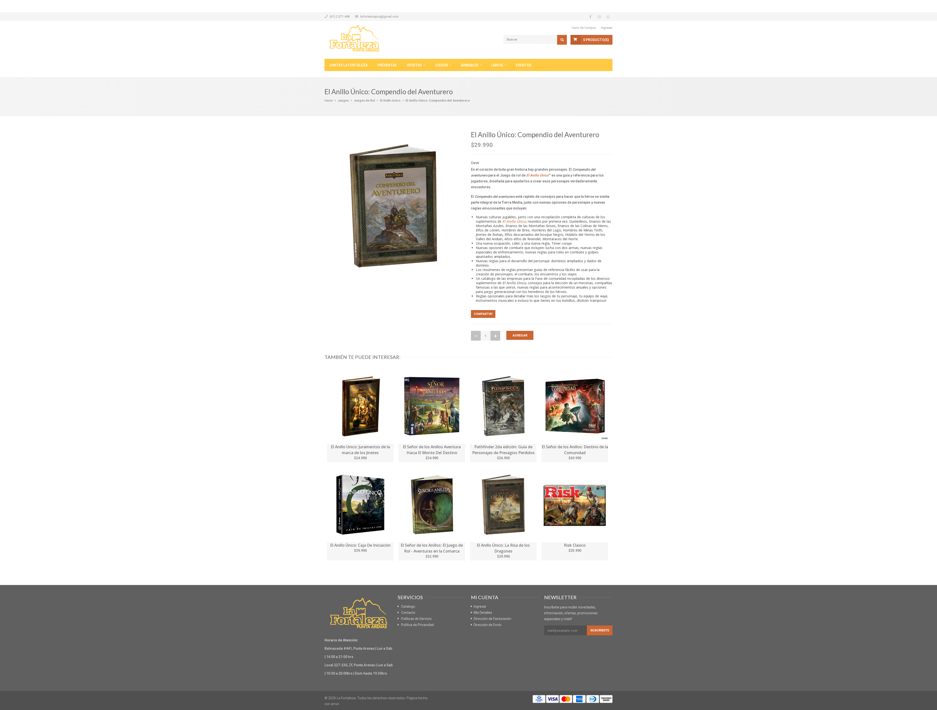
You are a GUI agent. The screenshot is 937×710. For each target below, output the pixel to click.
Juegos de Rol (364, 100)
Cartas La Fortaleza (348, 65)
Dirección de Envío (487, 625)
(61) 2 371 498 (339, 16)
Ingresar (606, 28)
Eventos (523, 65)
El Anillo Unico (390, 100)
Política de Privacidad (417, 625)
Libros (497, 65)
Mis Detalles (483, 613)
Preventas (387, 65)
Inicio (329, 100)
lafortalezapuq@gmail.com (379, 16)
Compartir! (483, 314)
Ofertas (414, 65)
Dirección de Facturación (492, 619)
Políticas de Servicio (416, 619)
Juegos (441, 65)
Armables (470, 65)
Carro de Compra (584, 28)
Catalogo (408, 606)
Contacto (408, 613)
